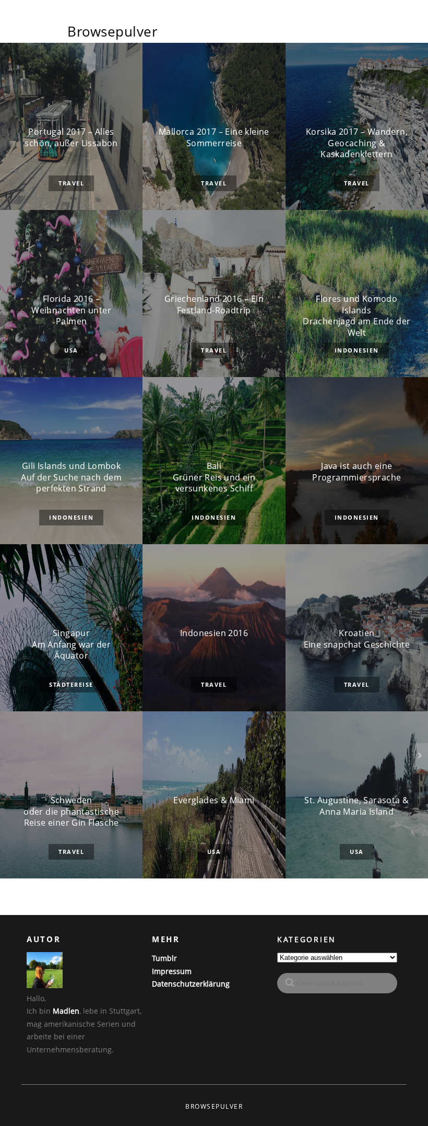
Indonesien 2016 (214, 633)
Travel (71, 183)
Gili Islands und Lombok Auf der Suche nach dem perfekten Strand (71, 477)
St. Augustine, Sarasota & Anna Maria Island (356, 806)
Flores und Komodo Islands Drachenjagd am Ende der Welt (356, 316)
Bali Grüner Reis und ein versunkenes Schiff (214, 477)
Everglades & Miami (213, 800)
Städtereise (71, 684)
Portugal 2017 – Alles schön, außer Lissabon (71, 137)
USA (71, 350)
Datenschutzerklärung (191, 984)
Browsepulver (112, 31)
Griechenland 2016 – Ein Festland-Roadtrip (214, 305)
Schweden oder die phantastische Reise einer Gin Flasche (71, 811)
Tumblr (164, 958)
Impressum (172, 971)
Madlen (66, 1011)
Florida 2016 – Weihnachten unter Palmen (71, 310)
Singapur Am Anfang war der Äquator (71, 644)
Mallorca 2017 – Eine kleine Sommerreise (214, 137)
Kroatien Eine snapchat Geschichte (357, 639)
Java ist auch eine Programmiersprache (356, 472)
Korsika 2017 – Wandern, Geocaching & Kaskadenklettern (357, 143)
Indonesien (357, 350)
